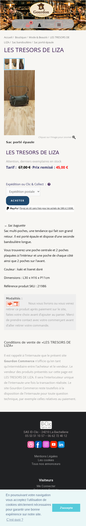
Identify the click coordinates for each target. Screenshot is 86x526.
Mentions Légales (46, 456)
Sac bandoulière (21, 42)
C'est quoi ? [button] (14, 519)
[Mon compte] (39, 26)
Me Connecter (46, 486)
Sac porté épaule (44, 42)
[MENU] (58, 25)
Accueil (8, 37)
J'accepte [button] (66, 507)
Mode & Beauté (38, 37)
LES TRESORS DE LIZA (34, 50)
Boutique (20, 37)
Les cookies (46, 460)
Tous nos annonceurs (46, 464)
